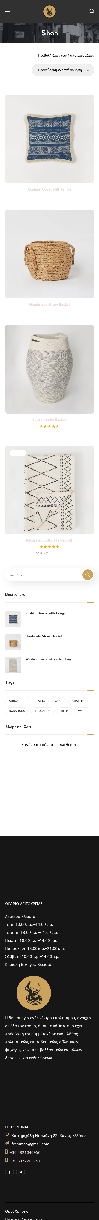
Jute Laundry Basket (49, 420)
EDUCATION (43, 711)
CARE (58, 701)
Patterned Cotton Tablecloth (49, 540)
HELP (64, 711)
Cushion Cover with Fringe (49, 189)
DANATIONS (17, 711)
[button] (92, 11)
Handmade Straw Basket (49, 304)
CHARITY (78, 701)
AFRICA (13, 701)
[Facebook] (9, 1172)
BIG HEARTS (37, 701)
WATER (82, 711)
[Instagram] (20, 1172)
